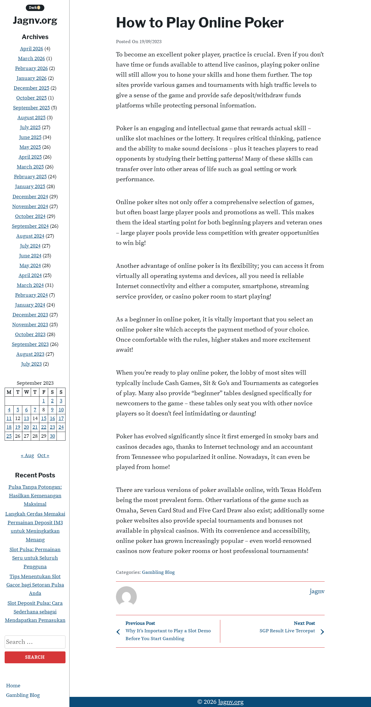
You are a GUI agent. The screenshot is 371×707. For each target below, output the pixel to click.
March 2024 (30, 285)
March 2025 (30, 167)
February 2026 (31, 68)
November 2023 (30, 324)
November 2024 (30, 206)
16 (52, 418)
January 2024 (30, 305)
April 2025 (30, 157)
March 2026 (31, 58)
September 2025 (31, 108)
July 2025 (30, 127)
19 (17, 427)
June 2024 (30, 255)
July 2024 (30, 246)
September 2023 (30, 344)
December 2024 (30, 196)
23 (52, 427)
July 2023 (31, 364)
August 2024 (30, 236)
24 (61, 427)
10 (61, 409)
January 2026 (32, 78)
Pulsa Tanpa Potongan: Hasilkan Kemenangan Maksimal (35, 496)
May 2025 (30, 147)
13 (26, 418)
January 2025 (30, 186)
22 (43, 427)
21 (35, 427)
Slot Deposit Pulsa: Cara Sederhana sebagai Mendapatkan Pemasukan (35, 612)
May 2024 (30, 265)
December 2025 (31, 88)
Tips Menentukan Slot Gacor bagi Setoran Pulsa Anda (35, 585)
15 (43, 418)
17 (61, 418)
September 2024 (30, 226)
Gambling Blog (23, 695)
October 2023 (30, 334)
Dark (35, 8)
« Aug (27, 455)
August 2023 (30, 354)
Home (13, 685)
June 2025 (30, 137)
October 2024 (30, 216)
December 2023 (30, 315)
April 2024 (30, 275)
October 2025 (31, 98)
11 (9, 418)
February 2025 (30, 176)
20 (26, 427)
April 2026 (31, 48)
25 (9, 436)
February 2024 (31, 295)
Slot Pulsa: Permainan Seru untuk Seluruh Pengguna (35, 558)
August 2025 (31, 117)
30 (52, 436)
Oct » (43, 455)
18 (9, 427)
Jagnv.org (35, 20)
